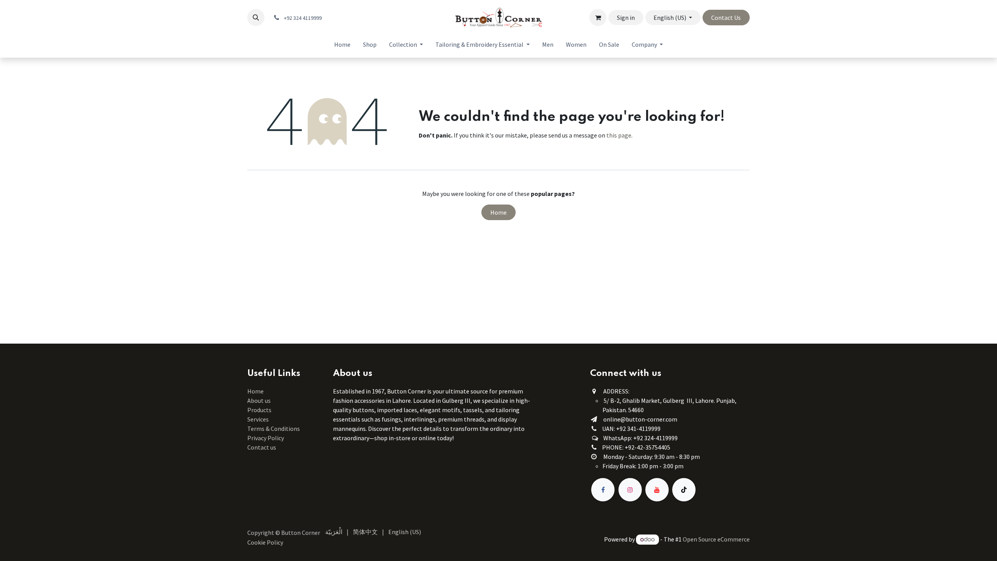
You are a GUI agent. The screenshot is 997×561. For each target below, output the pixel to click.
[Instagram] (630, 489)
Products (259, 410)
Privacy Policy (265, 438)
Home (498, 212)
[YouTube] (657, 489)
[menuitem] (342, 44)
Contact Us (726, 17)
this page (618, 135)
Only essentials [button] (705, 549)
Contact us (261, 447)
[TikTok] (684, 489)
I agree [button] (737, 549)
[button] (255, 17)
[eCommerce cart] (597, 17)
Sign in (626, 17)
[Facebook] (603, 489)
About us (259, 400)
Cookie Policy (450, 549)
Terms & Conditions (274, 428)
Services (258, 419)
